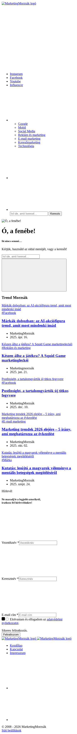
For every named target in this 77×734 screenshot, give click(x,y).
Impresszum (17, 653)
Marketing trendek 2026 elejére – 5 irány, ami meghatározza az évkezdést (36, 431)
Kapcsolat (16, 649)
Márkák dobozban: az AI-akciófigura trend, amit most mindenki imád (33, 323)
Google (23, 124)
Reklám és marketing (31, 135)
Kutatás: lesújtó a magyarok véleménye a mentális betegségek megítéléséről (36, 470)
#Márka (7, 460)
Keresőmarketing (29, 142)
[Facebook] (40, 178)
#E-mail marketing (14, 421)
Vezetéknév (10, 542)
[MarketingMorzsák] (19, 3)
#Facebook (9, 313)
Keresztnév (10, 578)
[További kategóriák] (40, 120)
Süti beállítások (11, 730)
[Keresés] (40, 209)
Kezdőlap (16, 645)
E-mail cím (10, 615)
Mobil (22, 127)
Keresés (55, 213)
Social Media (26, 131)
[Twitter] (40, 719)
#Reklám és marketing (16, 348)
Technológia (26, 146)
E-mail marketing (29, 138)
